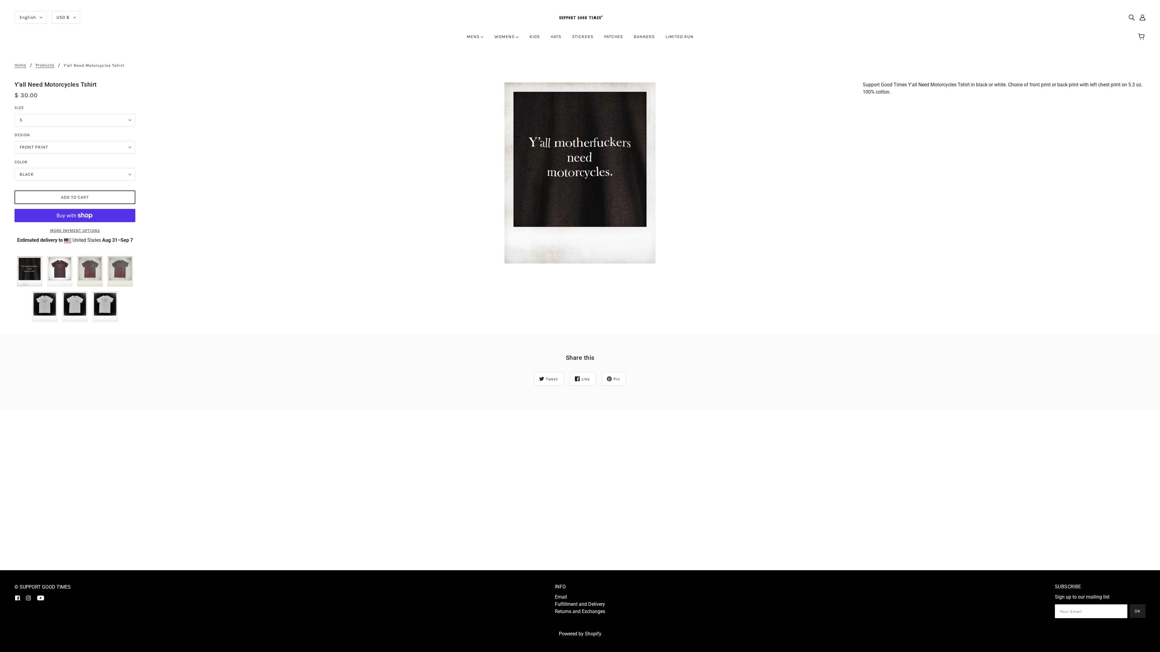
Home (20, 65)
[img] (1131, 17)
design (22, 135)
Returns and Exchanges (580, 611)
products (45, 65)
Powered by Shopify (580, 634)
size (19, 107)
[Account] (1142, 17)
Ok (1138, 611)
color (20, 162)
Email (561, 597)
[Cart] (1142, 36)
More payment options (75, 230)
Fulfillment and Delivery (580, 604)
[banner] (580, 17)
